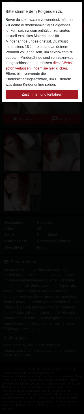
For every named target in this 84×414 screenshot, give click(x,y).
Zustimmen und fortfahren (42, 94)
